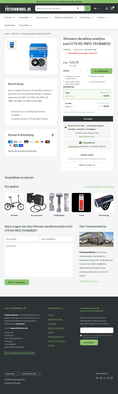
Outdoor (101, 17)
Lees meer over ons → (89, 281)
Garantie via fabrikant (97, 82)
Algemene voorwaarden (56, 341)
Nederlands (10, 374)
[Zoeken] (87, 8)
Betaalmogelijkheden (56, 337)
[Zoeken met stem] (77, 8)
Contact (51, 315)
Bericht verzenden (16, 282)
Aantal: (66, 70)
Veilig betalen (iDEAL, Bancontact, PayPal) (72, 83)
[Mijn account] (107, 8)
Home (7, 34)
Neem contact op (87, 165)
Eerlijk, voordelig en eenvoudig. (99, 186)
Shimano (15, 34)
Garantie (51, 332)
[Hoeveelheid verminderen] (74, 70)
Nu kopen (88, 119)
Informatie (24, 25)
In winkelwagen (101, 71)
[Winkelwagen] (111, 8)
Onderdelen (24, 17)
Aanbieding (10, 25)
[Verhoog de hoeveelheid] (86, 70)
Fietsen (8, 17)
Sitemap (51, 345)
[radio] (87, 94)
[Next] (113, 204)
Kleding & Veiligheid (64, 17)
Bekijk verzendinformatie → (87, 136)
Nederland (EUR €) (29, 374)
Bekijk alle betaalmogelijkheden (22, 151)
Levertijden (52, 324)
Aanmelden (89, 342)
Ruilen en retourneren (56, 328)
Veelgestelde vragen (55, 319)
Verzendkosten (74, 146)
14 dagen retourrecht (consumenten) (72, 77)
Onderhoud (85, 17)
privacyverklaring (89, 337)
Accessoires (42, 17)
